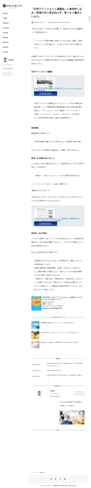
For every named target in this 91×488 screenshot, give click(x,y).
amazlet (52, 299)
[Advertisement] (58, 449)
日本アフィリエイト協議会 (72, 29)
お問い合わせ (72, 485)
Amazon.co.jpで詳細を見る (52, 308)
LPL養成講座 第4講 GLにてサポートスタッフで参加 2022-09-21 (57, 322)
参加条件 (34, 133)
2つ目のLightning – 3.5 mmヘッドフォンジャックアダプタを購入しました (59, 332)
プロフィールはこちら (8, 68)
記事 (56, 29)
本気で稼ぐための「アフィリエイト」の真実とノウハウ (63, 297)
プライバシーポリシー (46, 485)
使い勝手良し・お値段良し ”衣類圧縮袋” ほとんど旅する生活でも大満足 (59, 342)
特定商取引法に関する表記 (60, 485)
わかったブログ (37, 29)
